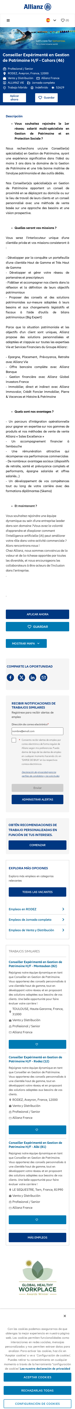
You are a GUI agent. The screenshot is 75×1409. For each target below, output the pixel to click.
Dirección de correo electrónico (30, 724)
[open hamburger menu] (8, 20)
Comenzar (37, 845)
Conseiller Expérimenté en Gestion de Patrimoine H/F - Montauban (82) (35, 964)
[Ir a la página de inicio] (37, 6)
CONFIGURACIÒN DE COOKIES (37, 1403)
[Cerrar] (65, 1316)
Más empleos (37, 1237)
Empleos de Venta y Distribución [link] (31, 930)
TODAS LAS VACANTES (37, 892)
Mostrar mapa (23, 643)
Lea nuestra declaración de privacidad (45, 1369)
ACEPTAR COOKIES (38, 1377)
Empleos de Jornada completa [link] (30, 919)
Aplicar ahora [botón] (37, 614)
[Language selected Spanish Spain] (52, 20)
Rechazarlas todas (37, 1390)
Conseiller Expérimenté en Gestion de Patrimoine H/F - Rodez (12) (35, 1059)
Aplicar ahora (14, 97)
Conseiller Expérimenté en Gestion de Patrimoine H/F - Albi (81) (35, 1145)
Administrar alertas (37, 799)
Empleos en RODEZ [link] (22, 909)
